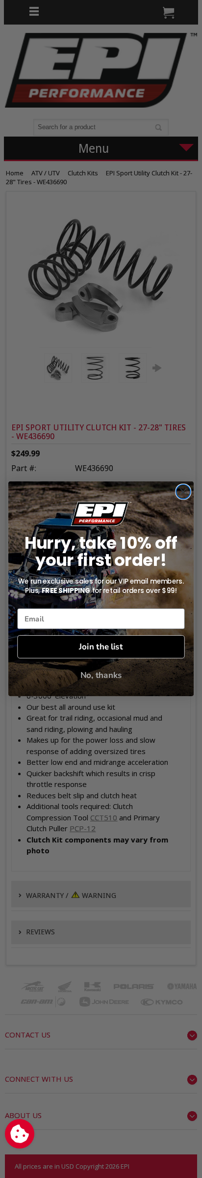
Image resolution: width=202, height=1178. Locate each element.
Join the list (101, 647)
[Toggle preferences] (19, 1134)
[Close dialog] (183, 492)
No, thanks (101, 675)
